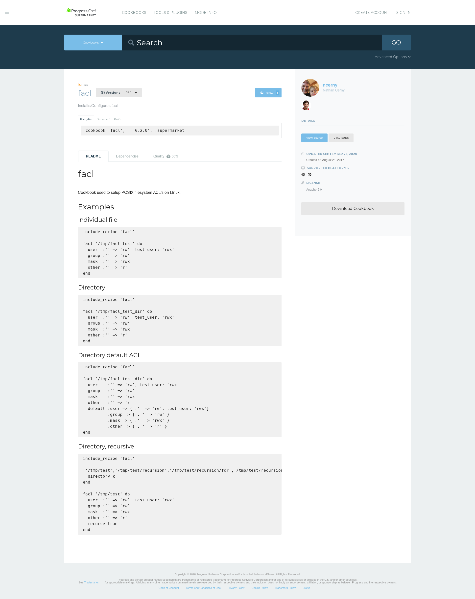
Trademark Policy (285, 588)
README (93, 156)
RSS (84, 85)
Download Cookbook (353, 208)
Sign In (403, 12)
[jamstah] (308, 107)
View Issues (341, 137)
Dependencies (127, 156)
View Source (314, 137)
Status (306, 588)
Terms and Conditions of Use (203, 588)
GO (396, 42)
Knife (117, 119)
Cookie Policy (260, 588)
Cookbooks (134, 12)
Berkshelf (103, 119)
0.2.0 (116, 92)
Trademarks (91, 582)
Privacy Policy (236, 588)
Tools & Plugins (170, 12)
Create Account (372, 12)
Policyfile (86, 119)
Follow (271, 92)
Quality (165, 156)
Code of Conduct (169, 588)
